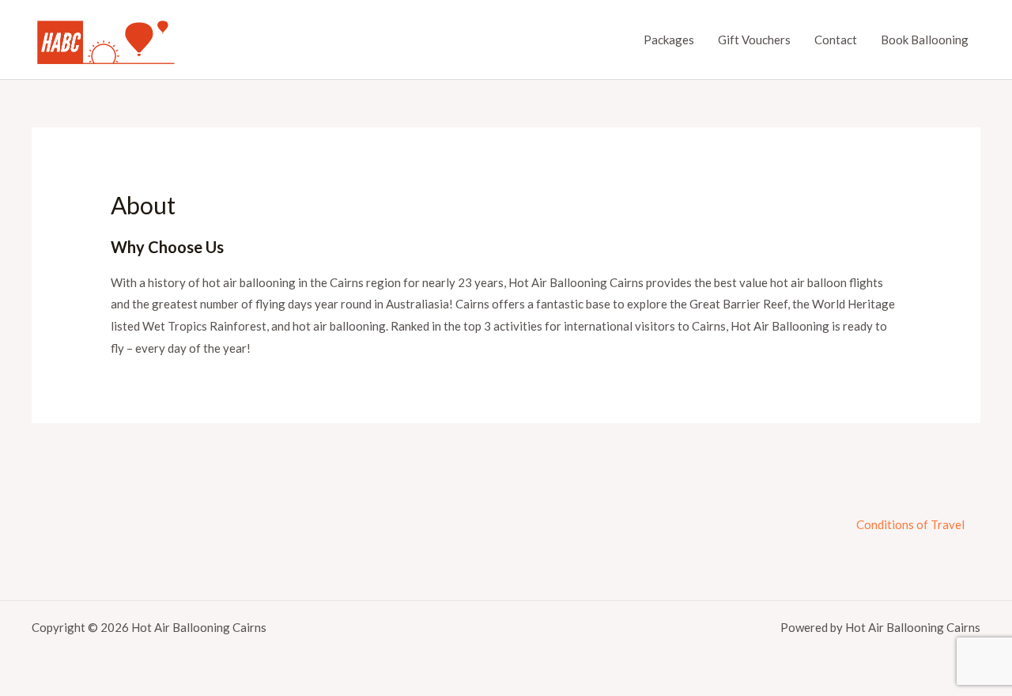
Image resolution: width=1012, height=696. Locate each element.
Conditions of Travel (910, 524)
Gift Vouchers (754, 39)
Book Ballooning (925, 39)
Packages (669, 39)
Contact (835, 39)
